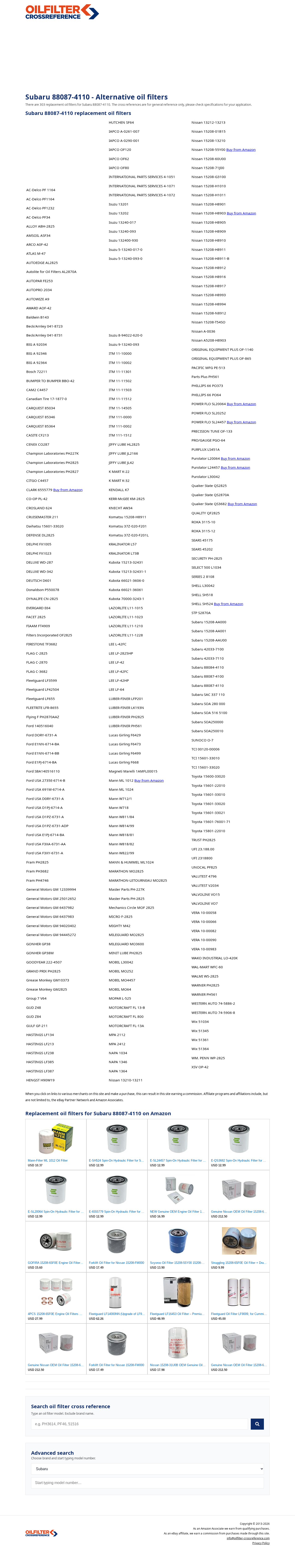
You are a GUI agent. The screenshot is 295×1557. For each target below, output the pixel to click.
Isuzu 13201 (119, 204)
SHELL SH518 (202, 594)
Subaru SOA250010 (207, 731)
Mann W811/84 (121, 816)
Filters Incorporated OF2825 (49, 635)
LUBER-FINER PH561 (125, 725)
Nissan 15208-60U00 (209, 158)
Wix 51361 (200, 1039)
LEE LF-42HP (119, 680)
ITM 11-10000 (120, 353)
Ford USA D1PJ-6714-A (44, 807)
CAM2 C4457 (37, 389)
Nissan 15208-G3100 (209, 176)
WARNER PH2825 (205, 985)
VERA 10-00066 (204, 921)
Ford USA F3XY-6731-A (44, 853)
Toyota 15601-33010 (208, 794)
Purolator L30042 (206, 476)
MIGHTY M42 (119, 925)
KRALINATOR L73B (124, 553)
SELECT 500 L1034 (206, 567)
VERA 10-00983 (204, 949)
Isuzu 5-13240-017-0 (125, 249)
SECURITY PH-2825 (207, 558)
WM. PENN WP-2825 (208, 1058)
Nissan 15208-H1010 (209, 186)
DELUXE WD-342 (39, 571)
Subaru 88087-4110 (208, 685)
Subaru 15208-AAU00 (209, 640)
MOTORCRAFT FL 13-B (127, 1007)
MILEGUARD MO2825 (126, 934)
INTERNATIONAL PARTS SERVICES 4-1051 (142, 176)
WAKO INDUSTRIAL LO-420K (215, 958)
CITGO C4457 (37, 480)
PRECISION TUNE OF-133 (212, 431)
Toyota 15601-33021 (208, 812)
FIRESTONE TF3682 (41, 644)
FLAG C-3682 (36, 671)
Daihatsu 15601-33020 (45, 526)
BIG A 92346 (36, 353)
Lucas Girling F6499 (125, 753)
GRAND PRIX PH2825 (43, 971)
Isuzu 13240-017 (122, 222)
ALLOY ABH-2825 (40, 226)
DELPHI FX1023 (38, 553)
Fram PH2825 (37, 862)
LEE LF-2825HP (121, 653)
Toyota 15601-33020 (208, 803)
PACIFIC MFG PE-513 (208, 367)
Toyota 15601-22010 (208, 785)
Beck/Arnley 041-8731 (44, 335)
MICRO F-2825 (121, 916)
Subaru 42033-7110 (208, 658)
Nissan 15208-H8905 (209, 222)
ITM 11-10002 (120, 362)
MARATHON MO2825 (126, 871)
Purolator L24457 (206, 467)
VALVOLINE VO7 (205, 903)
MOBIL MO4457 (122, 980)
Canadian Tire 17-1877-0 (46, 398)
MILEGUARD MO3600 (126, 944)
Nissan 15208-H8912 (209, 267)
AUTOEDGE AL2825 (42, 262)
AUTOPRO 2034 (39, 289)
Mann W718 (119, 807)
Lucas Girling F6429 (125, 735)
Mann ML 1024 (121, 789)
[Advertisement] (147, 56)
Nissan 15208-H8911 (209, 249)
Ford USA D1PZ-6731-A (45, 816)
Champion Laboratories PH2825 (52, 462)
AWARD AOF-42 (38, 308)
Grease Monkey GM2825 (46, 989)
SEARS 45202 (202, 549)
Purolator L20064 (206, 458)
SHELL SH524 (202, 603)
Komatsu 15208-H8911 (127, 517)
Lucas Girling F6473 (125, 744)
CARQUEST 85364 (40, 426)
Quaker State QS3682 (209, 503)
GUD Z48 (33, 1007)
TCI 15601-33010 (206, 758)
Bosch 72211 (36, 371)
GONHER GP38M (40, 953)
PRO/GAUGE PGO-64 (208, 440)
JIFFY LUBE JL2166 (123, 453)
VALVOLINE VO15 (206, 894)
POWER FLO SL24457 (209, 422)
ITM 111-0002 (120, 426)
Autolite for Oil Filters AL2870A (51, 271)
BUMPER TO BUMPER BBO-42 (50, 380)
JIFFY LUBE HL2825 (124, 444)
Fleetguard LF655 (40, 698)
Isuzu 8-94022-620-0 (125, 335)
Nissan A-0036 (203, 331)
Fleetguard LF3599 (41, 680)
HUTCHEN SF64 (121, 122)
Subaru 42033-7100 (208, 649)
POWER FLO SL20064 (209, 403)
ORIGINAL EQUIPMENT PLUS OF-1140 (222, 349)
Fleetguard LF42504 (42, 689)
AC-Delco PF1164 (40, 199)
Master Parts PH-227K (127, 889)
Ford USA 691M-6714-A (45, 789)
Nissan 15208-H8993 (209, 295)
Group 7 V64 (36, 998)
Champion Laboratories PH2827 (52, 471)
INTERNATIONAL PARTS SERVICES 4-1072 (142, 195)
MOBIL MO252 (121, 971)
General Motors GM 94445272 (51, 934)
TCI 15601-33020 (206, 767)
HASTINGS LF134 (40, 1034)
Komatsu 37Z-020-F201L (129, 535)
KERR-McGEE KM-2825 (127, 498)
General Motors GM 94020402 (51, 925)
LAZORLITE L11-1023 (126, 617)
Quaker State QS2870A (210, 494)
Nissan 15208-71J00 (208, 167)
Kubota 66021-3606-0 (126, 580)
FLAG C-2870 (36, 662)
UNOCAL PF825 (204, 867)
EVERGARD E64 (38, 608)
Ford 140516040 (39, 725)
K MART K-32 (119, 480)
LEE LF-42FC (118, 671)
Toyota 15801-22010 (208, 830)
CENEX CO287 (37, 444)
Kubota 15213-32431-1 (127, 571)
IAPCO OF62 (119, 158)
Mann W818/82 (121, 844)
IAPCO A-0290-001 (124, 140)
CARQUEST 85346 (40, 417)
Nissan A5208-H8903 (209, 340)
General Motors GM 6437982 (50, 907)
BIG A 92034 (36, 344)
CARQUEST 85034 (40, 408)
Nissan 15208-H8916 (209, 276)
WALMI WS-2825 (205, 976)
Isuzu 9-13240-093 (124, 344)
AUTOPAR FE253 (39, 280)
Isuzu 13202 (119, 213)
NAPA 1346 (118, 1061)
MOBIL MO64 (120, 989)
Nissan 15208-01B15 (209, 131)
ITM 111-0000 (120, 417)
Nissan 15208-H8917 (209, 286)
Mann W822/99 (121, 853)
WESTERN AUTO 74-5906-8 (213, 1012)
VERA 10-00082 (204, 930)
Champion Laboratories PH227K (52, 453)
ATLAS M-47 (36, 253)
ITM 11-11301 (120, 371)
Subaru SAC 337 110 (208, 694)
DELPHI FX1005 (38, 544)
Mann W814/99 (121, 825)
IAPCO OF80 (119, 167)
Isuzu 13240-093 (122, 231)
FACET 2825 (36, 617)
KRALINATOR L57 (123, 544)
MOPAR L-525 (120, 998)
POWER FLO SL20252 (209, 413)
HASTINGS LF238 (40, 1053)
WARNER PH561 (204, 994)
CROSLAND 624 (39, 508)
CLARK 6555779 (39, 489)
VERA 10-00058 (204, 912)
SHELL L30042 (203, 585)
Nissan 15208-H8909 (209, 231)
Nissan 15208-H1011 (209, 195)
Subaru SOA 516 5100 (209, 712)
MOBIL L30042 (121, 962)
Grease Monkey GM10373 (47, 980)
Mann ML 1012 (121, 780)
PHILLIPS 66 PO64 (206, 394)
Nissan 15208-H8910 (209, 240)
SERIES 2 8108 (203, 576)
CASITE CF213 (37, 435)
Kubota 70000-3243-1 (126, 598)
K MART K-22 (119, 471)
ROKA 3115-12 (203, 531)
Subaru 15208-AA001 (209, 631)
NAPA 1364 (118, 1071)
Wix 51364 (200, 1048)
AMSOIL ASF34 (38, 235)
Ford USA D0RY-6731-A (45, 798)
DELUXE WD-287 (39, 562)
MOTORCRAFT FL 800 (126, 1016)
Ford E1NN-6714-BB (42, 753)
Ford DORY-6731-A (41, 735)
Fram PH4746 (37, 880)
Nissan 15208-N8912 (209, 313)
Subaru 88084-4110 (208, 667)
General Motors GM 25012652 (51, 898)
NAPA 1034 (118, 1053)
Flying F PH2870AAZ (42, 716)
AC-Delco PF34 (38, 217)
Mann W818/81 (121, 834)
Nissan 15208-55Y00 (208, 149)
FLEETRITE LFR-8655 (42, 707)
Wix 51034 (200, 1021)
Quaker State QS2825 (209, 485)
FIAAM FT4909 (38, 625)
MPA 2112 (117, 1034)
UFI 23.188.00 (203, 849)
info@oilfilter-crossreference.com (248, 1538)
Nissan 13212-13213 (208, 122)
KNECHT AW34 (121, 508)
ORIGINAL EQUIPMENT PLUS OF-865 (221, 358)
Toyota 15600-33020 (208, 776)
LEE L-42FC (118, 644)
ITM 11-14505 (120, 408)
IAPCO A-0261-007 (124, 131)
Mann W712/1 (120, 798)
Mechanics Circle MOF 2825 (131, 907)
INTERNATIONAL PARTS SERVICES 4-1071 (142, 186)
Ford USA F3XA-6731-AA (46, 844)
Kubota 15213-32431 (126, 562)
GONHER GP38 (38, 944)
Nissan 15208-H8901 (209, 204)
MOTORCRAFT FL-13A (126, 1025)
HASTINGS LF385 (40, 1061)
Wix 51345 (200, 1030)
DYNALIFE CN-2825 (42, 598)
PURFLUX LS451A (206, 449)
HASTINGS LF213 (40, 1044)
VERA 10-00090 (204, 939)
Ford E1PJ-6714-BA (41, 762)
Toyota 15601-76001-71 (211, 821)
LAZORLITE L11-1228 (126, 635)
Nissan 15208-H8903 (209, 213)
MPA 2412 (117, 1044)
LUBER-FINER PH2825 (126, 716)
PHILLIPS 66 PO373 (207, 385)
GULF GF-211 (37, 1025)
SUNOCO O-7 (202, 740)
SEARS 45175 (202, 540)
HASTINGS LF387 (40, 1071)
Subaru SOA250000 (207, 722)
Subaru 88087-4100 (208, 676)
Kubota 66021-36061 (126, 589)
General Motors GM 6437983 (50, 916)
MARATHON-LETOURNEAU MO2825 (138, 880)
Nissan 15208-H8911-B (210, 258)
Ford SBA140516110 (43, 771)
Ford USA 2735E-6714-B (45, 780)
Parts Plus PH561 (205, 376)
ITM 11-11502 (120, 380)
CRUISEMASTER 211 (42, 517)
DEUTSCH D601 (38, 580)
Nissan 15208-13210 (208, 140)
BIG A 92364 (36, 362)
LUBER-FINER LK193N (126, 707)
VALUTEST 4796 (204, 876)
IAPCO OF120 (120, 149)
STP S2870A (201, 612)
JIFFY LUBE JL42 (121, 462)
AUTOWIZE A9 (37, 299)
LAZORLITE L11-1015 (126, 608)
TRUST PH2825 (203, 839)
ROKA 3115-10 (203, 522)
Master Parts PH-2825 (127, 898)
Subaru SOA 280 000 (208, 703)
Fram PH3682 (37, 871)
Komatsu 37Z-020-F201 (128, 526)
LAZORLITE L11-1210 (126, 625)
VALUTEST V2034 (205, 885)
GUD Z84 (33, 1016)
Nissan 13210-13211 (126, 1080)
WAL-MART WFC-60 (207, 967)
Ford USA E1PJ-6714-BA (45, 834)
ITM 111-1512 (120, 435)
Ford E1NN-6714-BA (42, 744)
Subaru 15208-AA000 (209, 622)
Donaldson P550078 (42, 589)
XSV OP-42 (200, 1067)
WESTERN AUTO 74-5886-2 (213, 1003)
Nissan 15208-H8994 (209, 304)
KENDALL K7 (119, 489)
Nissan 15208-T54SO (208, 322)
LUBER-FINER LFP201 (126, 698)
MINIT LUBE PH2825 (125, 953)
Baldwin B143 (37, 317)
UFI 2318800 (202, 858)
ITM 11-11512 (120, 398)
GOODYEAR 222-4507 (44, 962)
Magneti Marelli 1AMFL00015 (133, 771)
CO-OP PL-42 (36, 498)
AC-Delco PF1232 (40, 208)
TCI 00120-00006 (206, 749)
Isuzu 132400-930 (123, 240)
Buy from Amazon (68, 489)
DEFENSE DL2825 (40, 535)
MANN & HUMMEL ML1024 (131, 862)
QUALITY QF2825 (206, 513)
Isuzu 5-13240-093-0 (125, 258)
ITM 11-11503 (120, 389)
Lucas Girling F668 (124, 762)
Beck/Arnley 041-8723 (44, 326)
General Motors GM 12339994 (51, 889)
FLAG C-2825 (36, 653)
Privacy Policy (261, 1543)
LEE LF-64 (116, 689)
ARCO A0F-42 (37, 244)
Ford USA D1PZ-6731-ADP (47, 825)
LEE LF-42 (116, 662)
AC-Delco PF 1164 (40, 189)
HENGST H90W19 (40, 1080)
